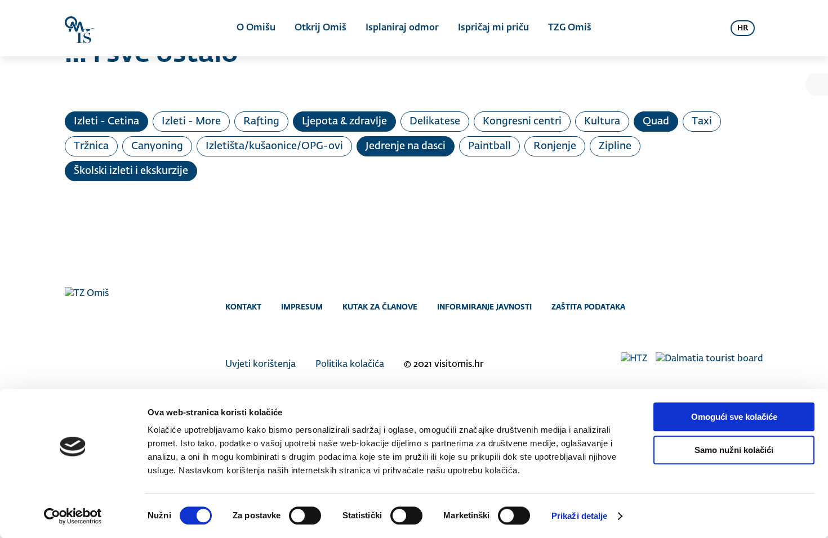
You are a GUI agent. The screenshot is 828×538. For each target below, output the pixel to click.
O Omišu (256, 28)
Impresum (302, 307)
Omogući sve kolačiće (734, 417)
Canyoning (157, 146)
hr (742, 28)
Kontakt (243, 307)
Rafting (261, 121)
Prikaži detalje (579, 516)
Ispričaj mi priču (493, 28)
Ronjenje (554, 146)
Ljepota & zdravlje (344, 121)
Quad (656, 121)
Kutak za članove (379, 307)
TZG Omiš (569, 28)
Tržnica (91, 146)
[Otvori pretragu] (708, 28)
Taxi (702, 121)
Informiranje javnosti (484, 307)
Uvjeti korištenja (260, 364)
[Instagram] (734, 306)
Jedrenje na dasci (406, 146)
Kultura (602, 121)
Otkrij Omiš (320, 28)
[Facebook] (711, 306)
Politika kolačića (349, 364)
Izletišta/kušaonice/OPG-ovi (274, 146)
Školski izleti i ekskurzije (131, 171)
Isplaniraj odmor (402, 28)
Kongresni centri (522, 121)
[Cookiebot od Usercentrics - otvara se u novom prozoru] (73, 516)
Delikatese (434, 121)
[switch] (305, 515)
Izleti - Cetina (106, 121)
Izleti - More (191, 121)
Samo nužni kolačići (734, 450)
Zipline (615, 146)
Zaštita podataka (588, 307)
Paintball (489, 146)
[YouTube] (756, 306)
